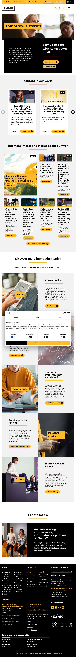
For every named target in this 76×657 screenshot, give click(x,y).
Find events (51, 492)
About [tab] (60, 317)
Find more (48, 66)
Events (58, 267)
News (17, 267)
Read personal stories (18, 446)
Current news (49, 62)
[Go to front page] (8, 8)
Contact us (59, 2)
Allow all (60, 343)
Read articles (15, 355)
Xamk (5, 594)
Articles (24, 267)
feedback (34, 630)
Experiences (34, 267)
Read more (26, 131)
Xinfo (33, 618)
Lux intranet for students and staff (61, 572)
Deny (16, 343)
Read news (51, 306)
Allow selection (38, 343)
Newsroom (48, 2)
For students (7, 585)
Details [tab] (38, 317)
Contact (18, 585)
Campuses (19, 572)
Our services (7, 591)
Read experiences (53, 403)
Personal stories (47, 267)
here (13, 618)
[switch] (30, 337)
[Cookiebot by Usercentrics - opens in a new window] (63, 313)
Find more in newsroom (36, 244)
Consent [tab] (16, 317)
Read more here (7, 641)
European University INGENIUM (19, 589)
